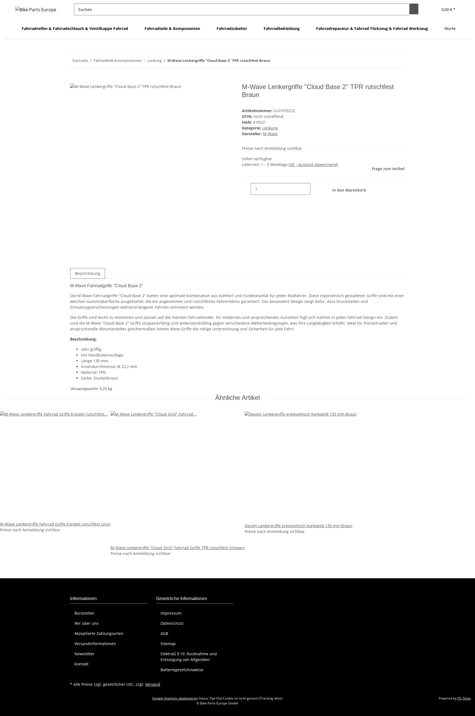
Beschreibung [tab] (87, 273)
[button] (431, 9)
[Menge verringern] (246, 189)
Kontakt (81, 664)
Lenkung (270, 128)
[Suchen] (414, 9)
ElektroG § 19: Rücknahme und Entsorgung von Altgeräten (189, 656)
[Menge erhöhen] (314, 189)
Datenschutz (172, 623)
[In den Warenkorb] (74, 80)
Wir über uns (86, 623)
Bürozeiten (84, 613)
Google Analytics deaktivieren (175, 698)
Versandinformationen (95, 643)
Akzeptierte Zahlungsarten (98, 633)
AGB (164, 633)
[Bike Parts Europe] (35, 9)
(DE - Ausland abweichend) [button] (313, 164)
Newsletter (84, 653)
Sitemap (168, 643)
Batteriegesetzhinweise (182, 669)
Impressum (171, 613)
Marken (451, 28)
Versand (152, 684)
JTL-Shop (464, 698)
